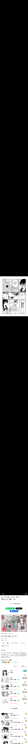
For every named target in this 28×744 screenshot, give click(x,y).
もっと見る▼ (14, 708)
